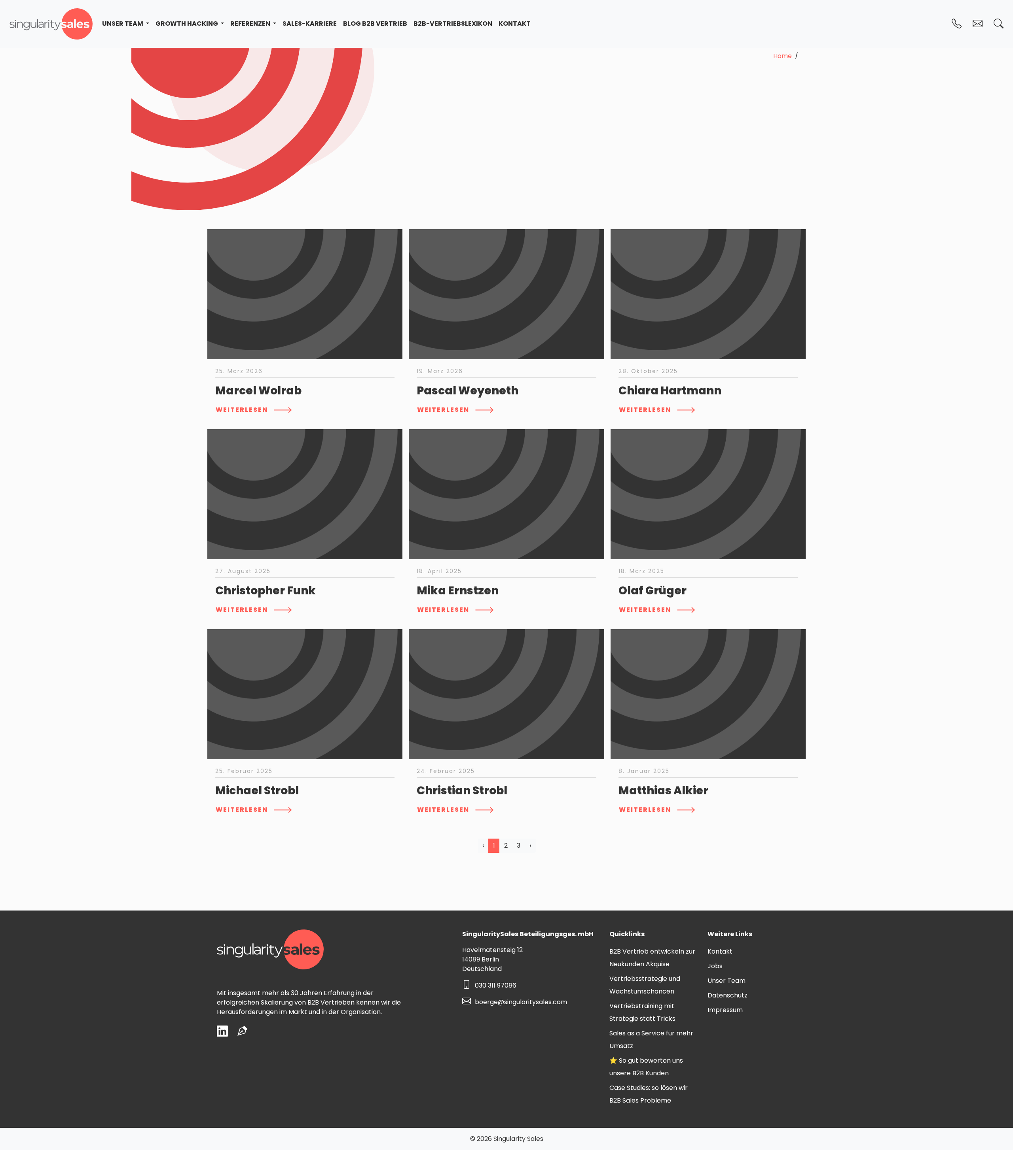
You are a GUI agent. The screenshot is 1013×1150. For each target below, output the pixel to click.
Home (782, 55)
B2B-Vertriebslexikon (453, 23)
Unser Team (727, 980)
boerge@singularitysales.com (521, 1002)
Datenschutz (727, 995)
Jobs (715, 966)
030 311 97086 (495, 985)
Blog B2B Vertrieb (375, 23)
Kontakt (515, 23)
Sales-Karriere (310, 23)
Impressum (725, 1009)
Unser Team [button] (123, 23)
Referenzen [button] (250, 23)
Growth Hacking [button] (187, 23)
